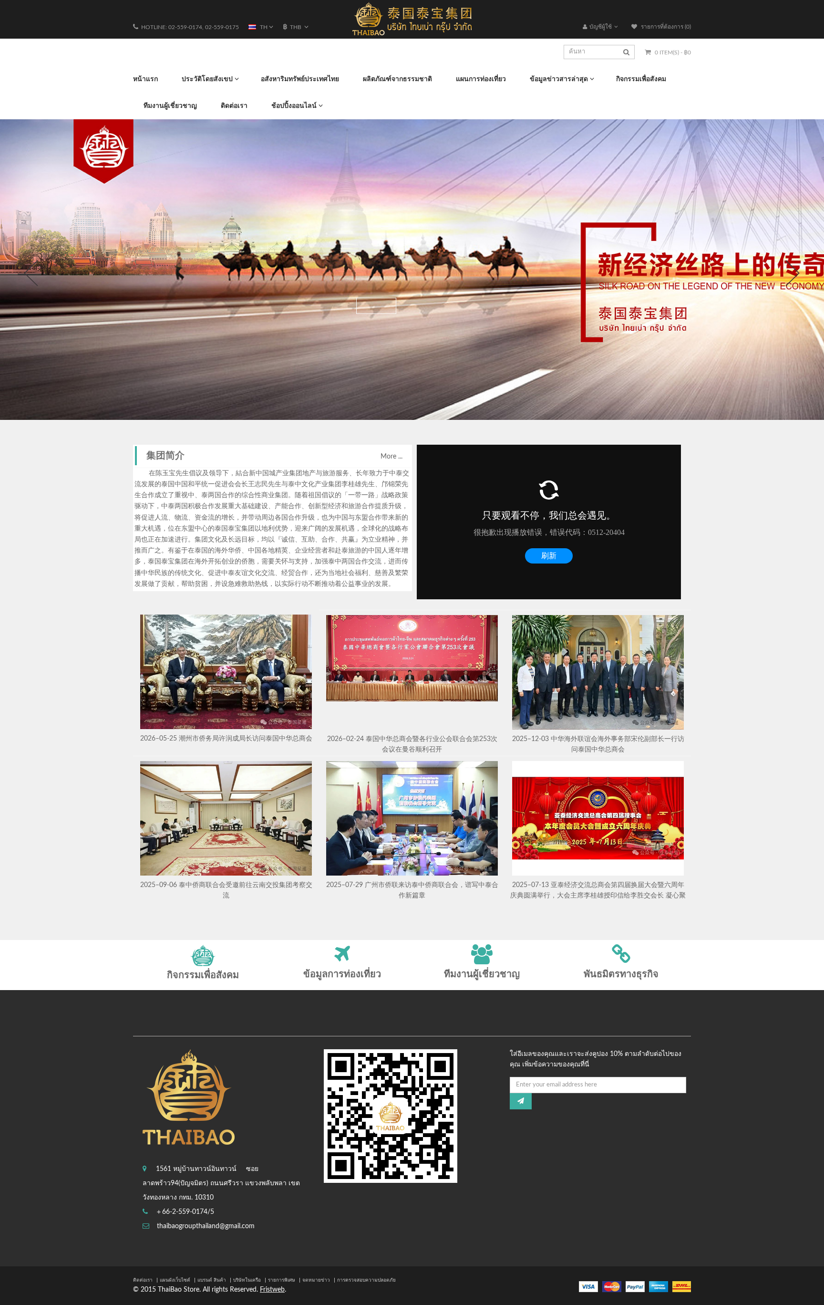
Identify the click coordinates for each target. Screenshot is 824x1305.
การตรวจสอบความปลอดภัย (366, 1280)
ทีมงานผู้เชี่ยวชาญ (482, 974)
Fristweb (272, 1289)
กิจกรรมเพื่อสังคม (203, 975)
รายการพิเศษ (281, 1280)
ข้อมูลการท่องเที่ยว (342, 974)
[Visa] (588, 1286)
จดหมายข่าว (316, 1280)
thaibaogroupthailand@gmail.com (206, 1226)
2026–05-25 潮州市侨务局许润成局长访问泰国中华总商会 (226, 738)
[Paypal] (635, 1286)
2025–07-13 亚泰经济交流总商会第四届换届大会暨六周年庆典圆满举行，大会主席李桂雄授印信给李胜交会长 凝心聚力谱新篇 (598, 895)
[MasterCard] (611, 1286)
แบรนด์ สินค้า (211, 1280)
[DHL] (681, 1286)
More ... (391, 456)
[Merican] (658, 1286)
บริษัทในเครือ (247, 1280)
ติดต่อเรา (143, 1280)
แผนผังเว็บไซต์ (175, 1280)
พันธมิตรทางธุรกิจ (621, 974)
